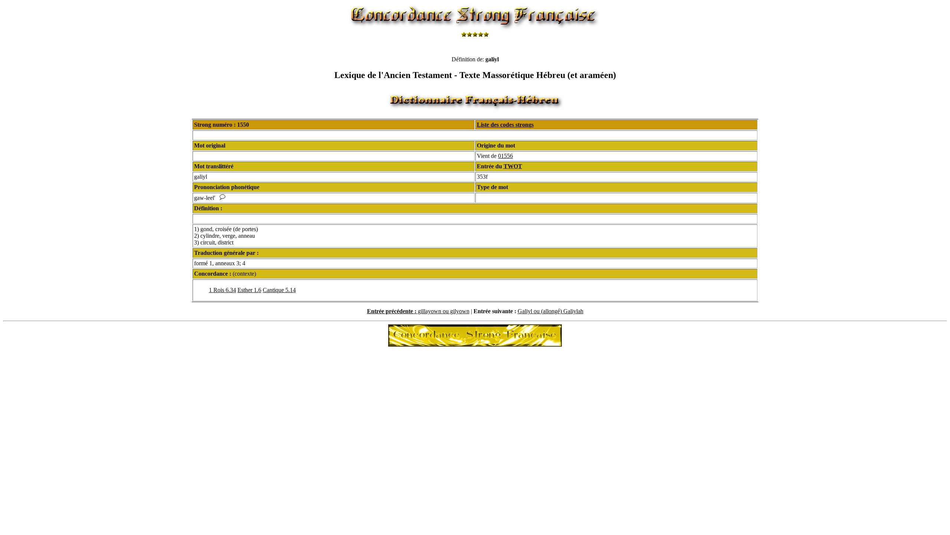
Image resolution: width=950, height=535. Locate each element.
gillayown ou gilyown (443, 311)
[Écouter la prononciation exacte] (222, 198)
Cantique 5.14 (279, 290)
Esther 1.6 (249, 290)
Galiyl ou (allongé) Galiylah (550, 311)
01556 (505, 156)
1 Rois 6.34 (222, 290)
